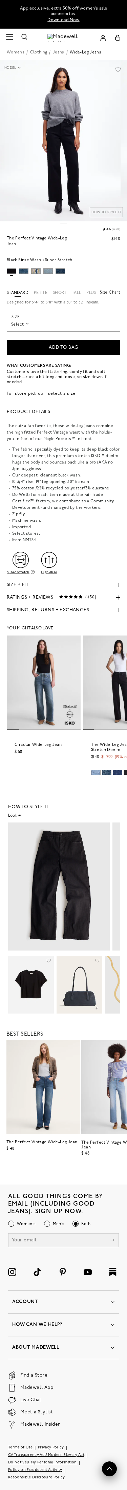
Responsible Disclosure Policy (36, 1477)
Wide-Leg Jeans (85, 52)
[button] (118, 69)
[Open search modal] (24, 38)
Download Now (63, 20)
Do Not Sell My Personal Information (42, 1462)
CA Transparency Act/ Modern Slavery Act (46, 1455)
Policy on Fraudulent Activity (35, 1470)
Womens (15, 52)
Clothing (38, 52)
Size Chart (110, 293)
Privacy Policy (51, 1447)
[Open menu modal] (9, 38)
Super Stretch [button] (18, 572)
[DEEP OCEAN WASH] (117, 772)
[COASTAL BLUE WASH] (96, 772)
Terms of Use (20, 1447)
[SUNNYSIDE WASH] (106, 772)
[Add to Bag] (96, 1008)
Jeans (58, 52)
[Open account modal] (103, 38)
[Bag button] (117, 38)
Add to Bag (63, 347)
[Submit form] (112, 1240)
